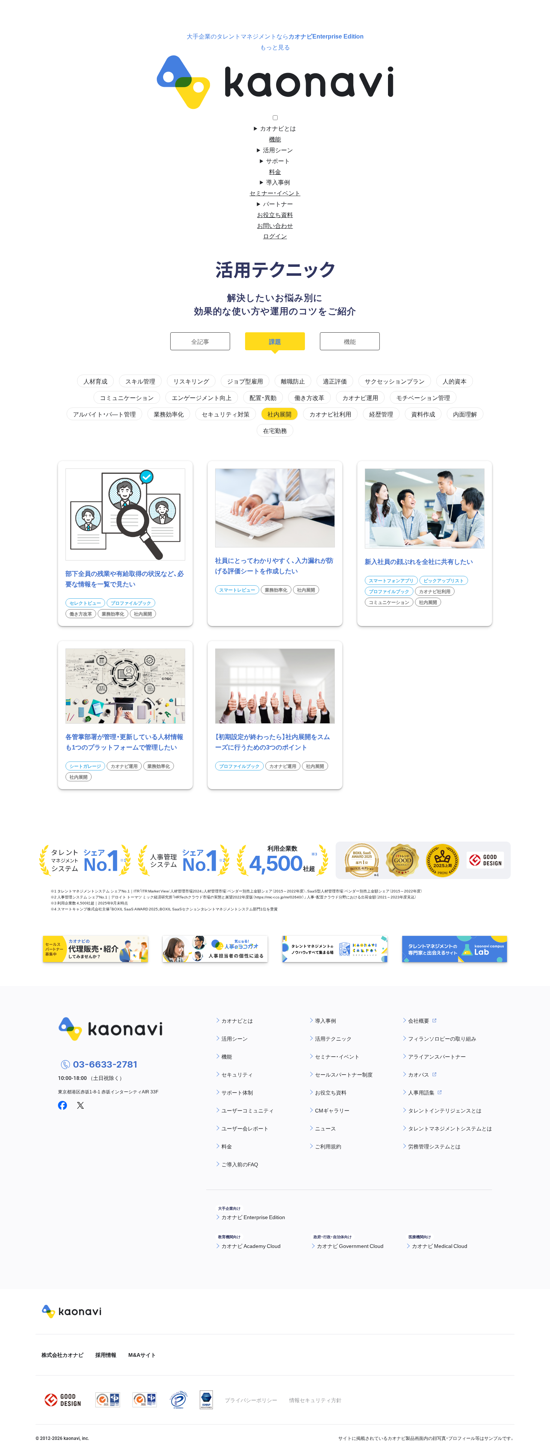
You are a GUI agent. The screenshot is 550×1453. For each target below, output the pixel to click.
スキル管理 (140, 380)
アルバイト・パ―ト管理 (104, 413)
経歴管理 (381, 413)
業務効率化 (169, 413)
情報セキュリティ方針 (315, 1400)
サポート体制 (237, 1092)
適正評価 (335, 380)
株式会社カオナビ (62, 1354)
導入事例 (278, 181)
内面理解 (465, 413)
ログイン (275, 235)
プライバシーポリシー (251, 1400)
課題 (275, 341)
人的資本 (455, 380)
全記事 (200, 341)
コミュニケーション (127, 397)
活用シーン (278, 149)
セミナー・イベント (275, 192)
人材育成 (95, 380)
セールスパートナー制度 (344, 1074)
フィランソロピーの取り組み (442, 1038)
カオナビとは (278, 127)
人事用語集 (421, 1092)
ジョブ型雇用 (245, 380)
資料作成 (423, 413)
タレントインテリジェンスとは (445, 1110)
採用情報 (105, 1354)
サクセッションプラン (395, 380)
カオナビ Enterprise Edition (253, 1217)
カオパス (418, 1074)
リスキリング (191, 380)
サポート (278, 160)
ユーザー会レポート (245, 1128)
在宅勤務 (275, 430)
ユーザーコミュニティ (247, 1110)
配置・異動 (263, 397)
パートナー (278, 203)
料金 (275, 171)
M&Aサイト (142, 1354)
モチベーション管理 (423, 397)
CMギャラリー (332, 1110)
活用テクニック (333, 1038)
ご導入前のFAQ (239, 1164)
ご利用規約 (328, 1146)
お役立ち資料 (275, 214)
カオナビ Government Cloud (350, 1245)
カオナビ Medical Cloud (439, 1245)
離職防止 (293, 380)
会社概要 (418, 1020)
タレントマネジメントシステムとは (450, 1128)
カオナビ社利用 (330, 413)
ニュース (325, 1128)
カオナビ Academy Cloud (251, 1245)
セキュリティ (237, 1074)
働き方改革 (309, 397)
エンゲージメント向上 (202, 397)
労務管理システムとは (434, 1146)
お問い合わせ (275, 225)
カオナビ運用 (360, 397)
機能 (275, 138)
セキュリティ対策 (226, 413)
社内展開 (279, 413)
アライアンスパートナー (437, 1056)
